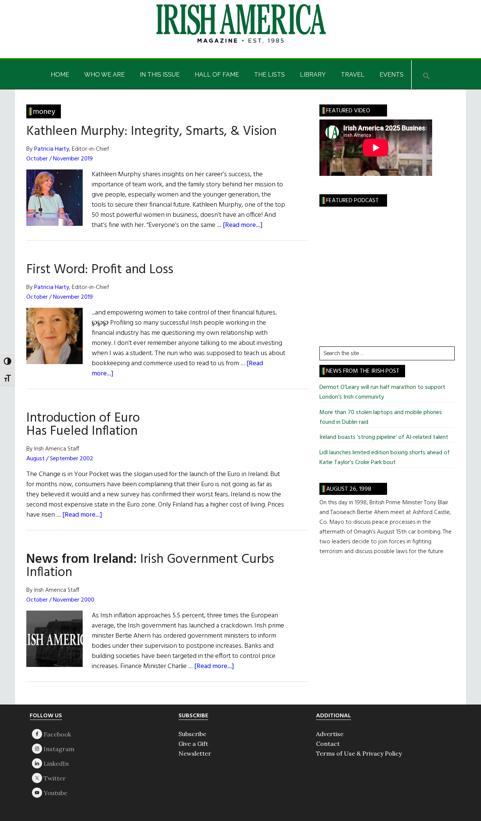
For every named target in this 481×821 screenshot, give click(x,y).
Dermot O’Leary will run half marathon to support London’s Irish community (382, 392)
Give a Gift (193, 743)
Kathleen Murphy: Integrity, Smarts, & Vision (151, 131)
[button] (426, 74)
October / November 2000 (60, 600)
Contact (328, 743)
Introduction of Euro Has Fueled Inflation (83, 425)
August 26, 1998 (348, 489)
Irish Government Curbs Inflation (150, 566)
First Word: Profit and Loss (99, 269)
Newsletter (194, 753)
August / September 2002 (59, 459)
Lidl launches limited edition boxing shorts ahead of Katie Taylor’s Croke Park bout (384, 457)
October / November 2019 (59, 159)
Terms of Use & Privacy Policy (359, 753)
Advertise (329, 734)
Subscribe (192, 734)
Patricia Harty (51, 149)
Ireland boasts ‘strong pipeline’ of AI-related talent (383, 437)
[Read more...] (243, 225)
